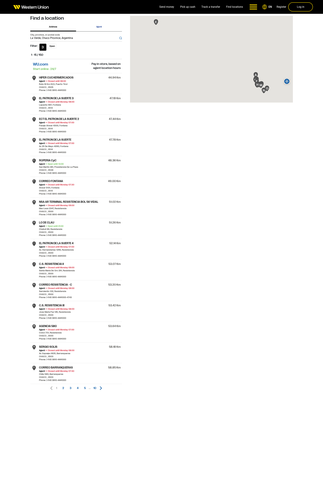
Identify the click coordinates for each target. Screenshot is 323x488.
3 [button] (70, 388)
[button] (268, 7)
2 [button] (63, 388)
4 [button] (78, 388)
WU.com (40, 64)
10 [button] (94, 388)
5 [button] (85, 388)
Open (52, 46)
